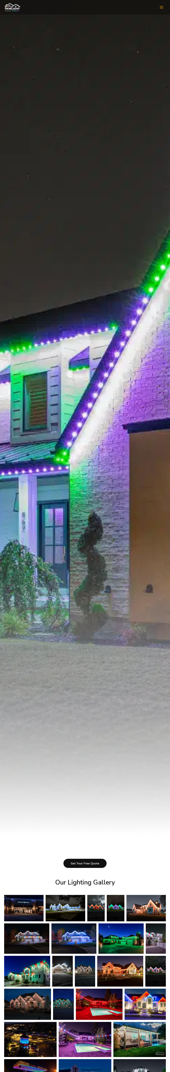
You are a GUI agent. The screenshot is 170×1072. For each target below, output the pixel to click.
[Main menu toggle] (161, 7)
